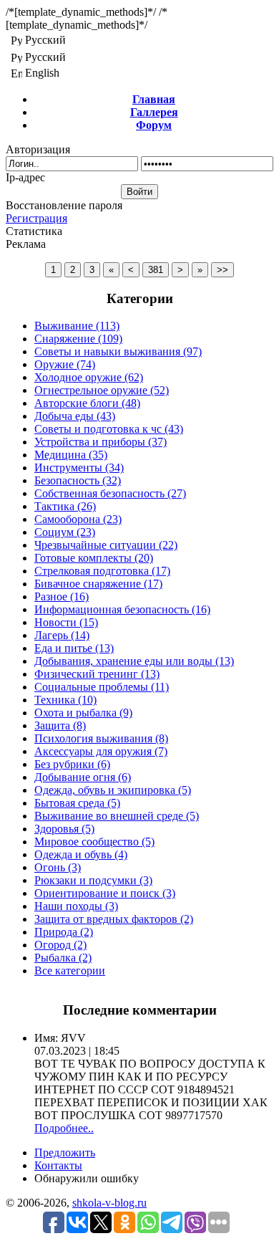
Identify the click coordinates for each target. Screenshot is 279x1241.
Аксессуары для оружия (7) (100, 751)
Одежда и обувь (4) (80, 854)
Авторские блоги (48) (87, 403)
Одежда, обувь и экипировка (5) (112, 790)
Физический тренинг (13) (97, 674)
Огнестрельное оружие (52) (101, 390)
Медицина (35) (70, 455)
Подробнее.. (64, 1128)
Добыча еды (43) (74, 416)
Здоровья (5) (64, 829)
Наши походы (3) (76, 906)
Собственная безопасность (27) (110, 493)
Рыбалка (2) (63, 958)
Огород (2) (60, 945)
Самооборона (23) (78, 519)
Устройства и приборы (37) (100, 442)
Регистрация (36, 218)
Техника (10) (65, 700)
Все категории (69, 970)
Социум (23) (64, 532)
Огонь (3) (57, 867)
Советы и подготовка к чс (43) (108, 429)
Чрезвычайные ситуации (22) (105, 545)
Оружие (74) (64, 364)
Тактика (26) (65, 506)
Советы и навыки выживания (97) (118, 351)
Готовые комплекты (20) (93, 558)
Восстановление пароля (64, 205)
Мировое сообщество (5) (94, 841)
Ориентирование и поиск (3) (104, 893)
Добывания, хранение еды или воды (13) (134, 661)
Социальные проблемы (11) (101, 687)
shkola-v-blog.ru (109, 1203)
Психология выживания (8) (101, 738)
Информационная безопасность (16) (122, 609)
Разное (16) (61, 596)
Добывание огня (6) (82, 777)
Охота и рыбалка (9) (83, 712)
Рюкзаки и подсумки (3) (93, 880)
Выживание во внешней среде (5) (116, 816)
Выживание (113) (76, 326)
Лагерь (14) (61, 635)
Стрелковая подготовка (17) (102, 571)
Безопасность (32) (77, 480)
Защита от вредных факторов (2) (113, 919)
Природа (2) (63, 932)
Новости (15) (66, 622)
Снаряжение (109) (78, 338)
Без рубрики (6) (72, 764)
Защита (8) (60, 725)
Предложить (64, 1152)
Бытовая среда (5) (77, 803)
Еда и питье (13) (74, 648)
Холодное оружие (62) (88, 377)
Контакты (58, 1165)
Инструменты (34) (79, 467)
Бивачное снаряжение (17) (98, 584)
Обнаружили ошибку (86, 1178)
